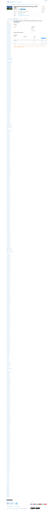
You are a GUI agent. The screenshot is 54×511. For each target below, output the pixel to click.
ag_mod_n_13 (8, 188)
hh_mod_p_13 (8, 153)
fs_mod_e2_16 (8, 341)
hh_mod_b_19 (8, 373)
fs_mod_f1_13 (8, 219)
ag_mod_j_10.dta (8, 74)
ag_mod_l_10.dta (8, 76)
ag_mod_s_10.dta (9, 86)
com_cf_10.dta (8, 117)
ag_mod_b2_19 (8, 411)
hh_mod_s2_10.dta (9, 51)
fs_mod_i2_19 (8, 466)
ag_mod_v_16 (8, 330)
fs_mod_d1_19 (8, 452)
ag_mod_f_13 (8, 177)
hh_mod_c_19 (8, 374)
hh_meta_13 (8, 129)
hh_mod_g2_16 (8, 263)
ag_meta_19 (8, 409)
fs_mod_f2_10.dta (9, 100)
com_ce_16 (8, 359)
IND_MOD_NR (8, 496)
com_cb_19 (8, 472)
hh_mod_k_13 (8, 146)
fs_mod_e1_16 (8, 340)
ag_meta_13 (8, 164)
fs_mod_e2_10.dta (9, 98)
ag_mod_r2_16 (8, 324)
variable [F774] (37, 4)
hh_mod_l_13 (8, 147)
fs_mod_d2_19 (8, 453)
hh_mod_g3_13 (8, 140)
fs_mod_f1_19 (8, 458)
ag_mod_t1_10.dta (9, 87)
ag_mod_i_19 (8, 424)
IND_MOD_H (8, 490)
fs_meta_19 (8, 447)
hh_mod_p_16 (8, 279)
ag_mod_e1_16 (8, 298)
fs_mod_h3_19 (8, 464)
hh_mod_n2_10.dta (9, 44)
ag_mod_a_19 (8, 410)
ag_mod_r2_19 (8, 442)
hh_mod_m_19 (8, 392)
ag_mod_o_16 (8, 317)
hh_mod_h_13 (8, 141)
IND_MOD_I (8, 491)
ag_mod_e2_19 (8, 416)
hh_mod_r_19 (8, 399)
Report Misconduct (25, 508)
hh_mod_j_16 (8, 269)
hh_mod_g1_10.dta (9, 31)
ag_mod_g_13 (8, 178)
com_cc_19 (8, 473)
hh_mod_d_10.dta (9, 27)
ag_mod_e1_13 (8, 171)
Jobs (7, 508)
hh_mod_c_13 (8, 133)
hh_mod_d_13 (8, 134)
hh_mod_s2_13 (8, 158)
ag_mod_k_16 (8, 311)
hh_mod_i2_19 (8, 386)
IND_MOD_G (8, 489)
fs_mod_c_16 (8, 335)
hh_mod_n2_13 (8, 151)
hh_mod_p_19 (8, 397)
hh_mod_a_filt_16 (9, 255)
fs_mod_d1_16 (8, 336)
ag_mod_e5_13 (8, 176)
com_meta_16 (8, 353)
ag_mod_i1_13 (8, 182)
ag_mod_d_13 (8, 170)
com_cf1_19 (8, 477)
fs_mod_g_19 (8, 460)
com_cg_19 (8, 479)
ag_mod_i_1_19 (8, 423)
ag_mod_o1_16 (8, 318)
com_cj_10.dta (8, 123)
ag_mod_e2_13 (8, 172)
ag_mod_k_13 (8, 184)
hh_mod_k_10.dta (9, 39)
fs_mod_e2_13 (8, 218)
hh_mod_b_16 (8, 256)
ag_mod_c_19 (8, 412)
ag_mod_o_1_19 (8, 434)
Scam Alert (20, 508)
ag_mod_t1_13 (8, 200)
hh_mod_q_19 (8, 398)
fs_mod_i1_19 (8, 465)
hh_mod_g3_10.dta (9, 33)
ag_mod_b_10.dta (9, 64)
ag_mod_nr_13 (8, 189)
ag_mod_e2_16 (8, 299)
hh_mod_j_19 (8, 387)
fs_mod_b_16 (8, 334)
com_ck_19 (8, 484)
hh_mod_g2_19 (8, 381)
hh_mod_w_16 (8, 288)
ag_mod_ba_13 (8, 166)
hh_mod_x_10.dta (9, 57)
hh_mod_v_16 (8, 287)
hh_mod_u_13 (8, 160)
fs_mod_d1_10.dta (9, 93)
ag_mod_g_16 (8, 304)
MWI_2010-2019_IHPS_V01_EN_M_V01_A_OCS (30, 4)
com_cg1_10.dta (8, 118)
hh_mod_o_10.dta (9, 45)
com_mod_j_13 (8, 245)
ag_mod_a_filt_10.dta (9, 63)
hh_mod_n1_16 (8, 275)
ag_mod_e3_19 (8, 417)
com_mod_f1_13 (8, 239)
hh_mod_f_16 (8, 261)
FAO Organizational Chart (10, 506)
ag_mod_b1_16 (8, 293)
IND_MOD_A (8, 485)
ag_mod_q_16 (8, 322)
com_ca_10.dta (8, 111)
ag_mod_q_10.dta (9, 82)
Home (7, 4)
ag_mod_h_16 (8, 305)
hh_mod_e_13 (8, 135)
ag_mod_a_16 (8, 292)
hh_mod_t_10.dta (8, 52)
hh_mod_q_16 (8, 280)
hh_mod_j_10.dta (8, 38)
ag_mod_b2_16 (8, 294)
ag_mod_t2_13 (8, 201)
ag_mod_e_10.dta (9, 68)
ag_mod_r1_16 (8, 323)
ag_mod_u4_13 (8, 206)
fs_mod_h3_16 (8, 348)
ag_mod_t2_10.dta (9, 88)
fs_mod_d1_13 (8, 212)
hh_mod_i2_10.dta (9, 37)
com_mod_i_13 (8, 244)
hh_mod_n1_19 (8, 393)
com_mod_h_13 (8, 243)
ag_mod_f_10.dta (9, 69)
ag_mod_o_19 (8, 435)
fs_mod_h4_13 (8, 226)
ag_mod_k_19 (8, 428)
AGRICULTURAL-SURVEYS (21, 4)
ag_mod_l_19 (8, 429)
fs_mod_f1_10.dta (9, 99)
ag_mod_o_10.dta (9, 80)
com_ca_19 (8, 471)
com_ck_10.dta (8, 124)
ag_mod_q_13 (8, 195)
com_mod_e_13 (8, 238)
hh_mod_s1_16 (8, 282)
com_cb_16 (8, 355)
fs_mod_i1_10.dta (8, 106)
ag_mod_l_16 (8, 312)
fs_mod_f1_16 (8, 342)
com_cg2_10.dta (8, 119)
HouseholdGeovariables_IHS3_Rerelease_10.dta (9, 59)
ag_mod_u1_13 (8, 202)
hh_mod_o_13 (8, 152)
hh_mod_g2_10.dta (9, 32)
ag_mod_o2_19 (8, 436)
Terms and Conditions (15, 508)
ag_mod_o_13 (8, 190)
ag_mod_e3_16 (8, 300)
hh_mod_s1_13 (8, 157)
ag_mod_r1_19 (8, 441)
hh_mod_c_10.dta (9, 26)
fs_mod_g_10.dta (8, 101)
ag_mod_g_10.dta (9, 70)
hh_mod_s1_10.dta (9, 50)
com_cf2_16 (8, 361)
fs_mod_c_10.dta (8, 92)
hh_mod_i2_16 (8, 268)
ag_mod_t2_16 (8, 328)
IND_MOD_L (8, 495)
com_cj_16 (8, 367)
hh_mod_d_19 (8, 375)
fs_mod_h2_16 (8, 347)
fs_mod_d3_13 (8, 214)
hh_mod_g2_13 (8, 139)
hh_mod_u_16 (8, 286)
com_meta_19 (8, 470)
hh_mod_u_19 (8, 404)
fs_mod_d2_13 (8, 213)
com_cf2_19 (8, 478)
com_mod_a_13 (8, 233)
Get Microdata (23, 9)
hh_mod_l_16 (8, 273)
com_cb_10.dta (8, 112)
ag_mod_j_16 (8, 310)
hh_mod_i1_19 (8, 385)
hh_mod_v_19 (8, 405)
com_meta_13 (8, 232)
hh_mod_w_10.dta (9, 56)
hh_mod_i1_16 (8, 267)
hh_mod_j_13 (8, 145)
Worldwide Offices (17, 506)
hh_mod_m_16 (8, 274)
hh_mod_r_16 (8, 281)
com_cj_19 (8, 483)
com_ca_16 (8, 354)
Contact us (10, 508)
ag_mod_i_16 (8, 306)
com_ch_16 (8, 365)
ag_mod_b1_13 (8, 165)
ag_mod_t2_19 (8, 446)
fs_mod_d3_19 (8, 454)
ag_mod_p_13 (8, 194)
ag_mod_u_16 (8, 329)
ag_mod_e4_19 (8, 418)
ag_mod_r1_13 (8, 196)
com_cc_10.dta (8, 113)
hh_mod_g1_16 (8, 262)
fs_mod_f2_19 (8, 459)
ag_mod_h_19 (8, 422)
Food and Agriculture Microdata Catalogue (13, 4)
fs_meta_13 (8, 207)
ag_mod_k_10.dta (9, 75)
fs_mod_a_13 (8, 208)
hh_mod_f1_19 (8, 379)
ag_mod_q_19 (8, 440)
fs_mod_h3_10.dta (9, 105)
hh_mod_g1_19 (8, 380)
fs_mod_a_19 (8, 448)
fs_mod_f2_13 (8, 220)
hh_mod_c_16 (8, 257)
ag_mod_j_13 (8, 183)
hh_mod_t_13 (8, 159)
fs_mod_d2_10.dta (9, 94)
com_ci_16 (8, 366)
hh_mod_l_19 (8, 391)
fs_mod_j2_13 (8, 231)
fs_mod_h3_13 (8, 225)
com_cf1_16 (8, 360)
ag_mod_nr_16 (8, 316)
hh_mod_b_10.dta (9, 25)
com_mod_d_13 (8, 237)
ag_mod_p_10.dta (9, 81)
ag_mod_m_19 (8, 430)
